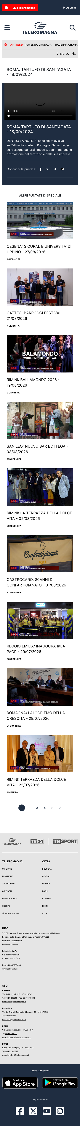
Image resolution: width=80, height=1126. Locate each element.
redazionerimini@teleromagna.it (16, 1037)
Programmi (69, 7)
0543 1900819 (11, 1051)
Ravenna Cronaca (38, 44)
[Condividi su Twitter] (47, 169)
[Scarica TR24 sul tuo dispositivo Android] (60, 1082)
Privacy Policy (9, 898)
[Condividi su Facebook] (40, 169)
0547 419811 (11, 998)
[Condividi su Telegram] (55, 169)
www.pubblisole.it (9, 969)
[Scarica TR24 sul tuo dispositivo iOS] (20, 1082)
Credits (6, 906)
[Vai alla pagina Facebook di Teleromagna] (22, 1114)
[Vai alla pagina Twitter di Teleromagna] (33, 1111)
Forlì (45, 891)
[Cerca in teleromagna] (73, 28)
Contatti (7, 891)
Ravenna (46, 898)
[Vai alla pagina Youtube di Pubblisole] (47, 1114)
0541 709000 (11, 1033)
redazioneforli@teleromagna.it (15, 1055)
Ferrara (46, 884)
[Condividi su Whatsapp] (62, 169)
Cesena (45, 876)
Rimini (45, 906)
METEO (64, 53)
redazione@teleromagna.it (14, 1001)
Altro (45, 913)
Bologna (47, 869)
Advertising (8, 884)
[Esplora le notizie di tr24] (7, 28)
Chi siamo (7, 869)
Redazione (7, 876)
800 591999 (10, 1016)
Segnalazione (11, 913)
